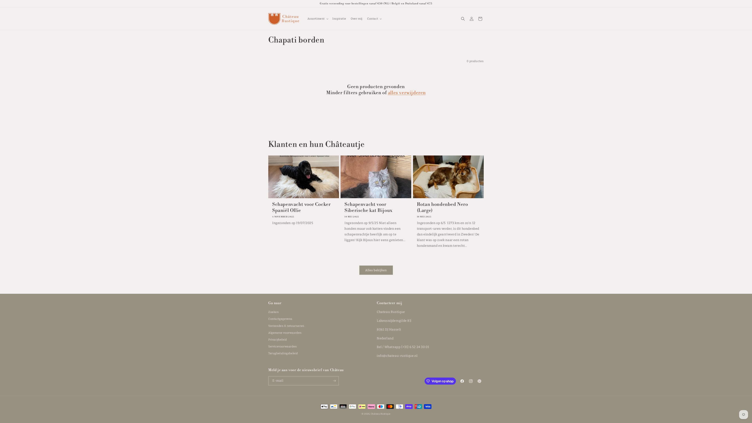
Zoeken (273, 312)
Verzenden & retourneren (286, 326)
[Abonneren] (334, 380)
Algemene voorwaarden (285, 332)
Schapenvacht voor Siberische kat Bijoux (368, 207)
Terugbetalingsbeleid (283, 353)
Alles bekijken (376, 270)
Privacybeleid (277, 339)
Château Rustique (380, 414)
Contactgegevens (280, 319)
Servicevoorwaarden (282, 346)
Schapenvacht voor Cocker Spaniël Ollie (301, 207)
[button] (317, 19)
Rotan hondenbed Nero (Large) (442, 207)
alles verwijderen (407, 93)
